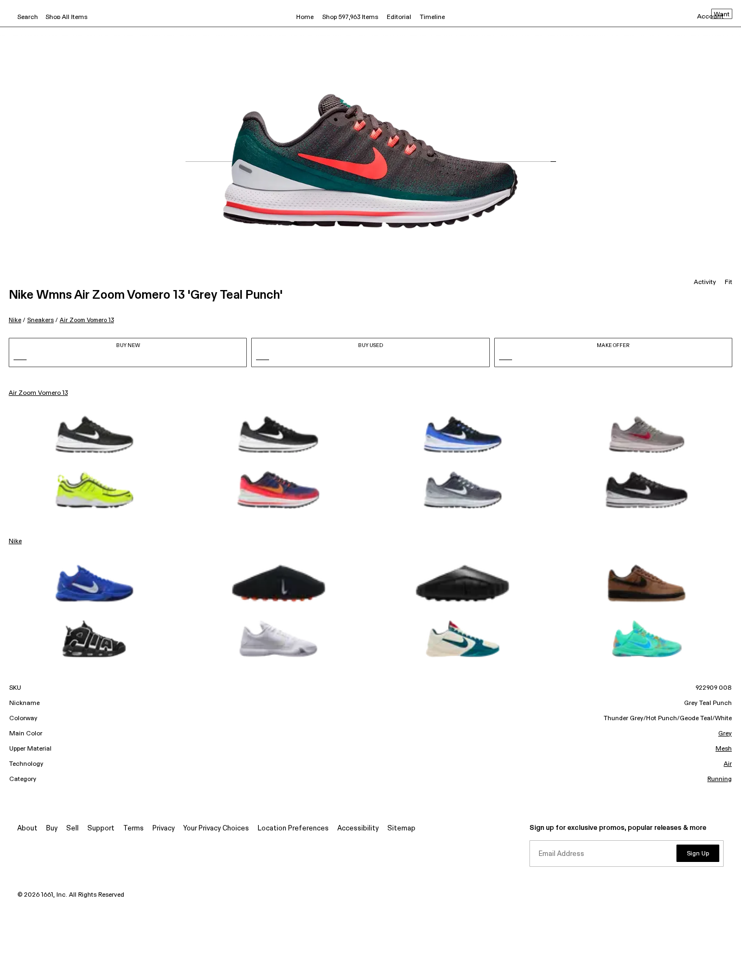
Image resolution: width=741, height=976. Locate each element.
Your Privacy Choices (216, 828)
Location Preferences (293, 828)
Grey (725, 734)
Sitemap (401, 828)
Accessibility (358, 828)
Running (719, 779)
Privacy (163, 828)
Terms (133, 828)
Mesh (724, 749)
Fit (728, 282)
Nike (15, 320)
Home (305, 17)
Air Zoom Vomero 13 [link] (38, 393)
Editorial (399, 17)
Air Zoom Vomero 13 (87, 320)
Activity (705, 282)
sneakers (40, 320)
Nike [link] (15, 541)
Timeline (432, 17)
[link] (94, 434)
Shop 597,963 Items (350, 17)
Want (722, 14)
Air (728, 764)
